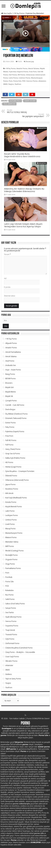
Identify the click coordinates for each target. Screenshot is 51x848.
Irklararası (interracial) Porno (17, 480)
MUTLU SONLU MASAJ (17, 111)
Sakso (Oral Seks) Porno (15, 604)
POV (24, 81)
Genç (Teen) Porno (12, 449)
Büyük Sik (9, 396)
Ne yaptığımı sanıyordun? (33, 115)
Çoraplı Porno (11, 401)
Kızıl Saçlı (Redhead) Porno (16, 498)
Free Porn (33, 72)
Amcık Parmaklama (13, 352)
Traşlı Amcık (10, 630)
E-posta (7, 287)
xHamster (42, 81)
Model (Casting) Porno (14, 551)
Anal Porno (9, 361)
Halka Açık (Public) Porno (15, 458)
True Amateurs (9, 104)
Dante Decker (30, 101)
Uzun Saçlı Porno (12, 657)
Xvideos (8, 674)
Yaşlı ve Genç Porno (13, 679)
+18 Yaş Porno (18, 13)
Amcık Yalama (33, 68)
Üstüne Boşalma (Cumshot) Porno (19, 648)
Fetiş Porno (9, 427)
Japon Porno (10, 484)
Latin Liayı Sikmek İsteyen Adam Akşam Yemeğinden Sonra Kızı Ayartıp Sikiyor (23, 225)
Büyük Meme (10, 392)
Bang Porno (10, 374)
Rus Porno (9, 595)
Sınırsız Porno (32, 81)
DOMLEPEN (36, 842)
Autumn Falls (15, 101)
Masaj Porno (10, 529)
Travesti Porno (11, 634)
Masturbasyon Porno (13, 533)
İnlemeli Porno (11, 476)
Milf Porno (9, 546)
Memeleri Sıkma (11, 542)
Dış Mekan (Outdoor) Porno (16, 414)
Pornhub (8, 577)
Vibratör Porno (11, 661)
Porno (25, 723)
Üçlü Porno (9, 639)
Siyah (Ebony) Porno (13, 617)
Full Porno (13, 75)
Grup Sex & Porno (12, 453)
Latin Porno (13, 78)
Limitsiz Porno (24, 78)
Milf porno (11, 749)
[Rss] (25, 715)
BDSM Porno (10, 378)
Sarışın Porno (10, 608)
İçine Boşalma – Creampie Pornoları (19, 471)
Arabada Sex (10, 365)
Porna (13, 840)
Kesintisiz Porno (11, 489)
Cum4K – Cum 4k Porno (14, 405)
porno (3, 735)
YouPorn (18, 84)
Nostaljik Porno (11, 555)
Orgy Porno (10, 564)
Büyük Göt (9, 387)
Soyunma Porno (11, 626)
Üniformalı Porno (12, 643)
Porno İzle (17, 81)
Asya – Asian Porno (13, 370)
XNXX (5, 84)
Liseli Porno (10, 524)
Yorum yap (30, 62)
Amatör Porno (21, 68)
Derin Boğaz (10, 409)
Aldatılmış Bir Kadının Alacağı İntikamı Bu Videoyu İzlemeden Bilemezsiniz (24, 190)
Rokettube (9, 590)
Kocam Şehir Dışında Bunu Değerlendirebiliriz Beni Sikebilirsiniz (22, 155)
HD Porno (21, 75)
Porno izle (43, 735)
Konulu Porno (10, 502)
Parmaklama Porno (13, 568)
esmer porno (44, 747)
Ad (5, 278)
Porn (10, 81)
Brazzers (8, 383)
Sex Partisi (9, 612)
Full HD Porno (10, 440)
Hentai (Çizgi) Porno (13, 467)
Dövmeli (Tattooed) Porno (15, 418)
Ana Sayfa (7, 13)
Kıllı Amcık (9, 493)
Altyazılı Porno (11, 343)
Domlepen (6, 728)
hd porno (19, 742)
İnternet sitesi (9, 296)
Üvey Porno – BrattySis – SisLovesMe (20, 652)
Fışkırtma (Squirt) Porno (18, 72)
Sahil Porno (10, 599)
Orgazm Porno (11, 559)
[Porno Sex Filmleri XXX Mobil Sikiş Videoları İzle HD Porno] (25, 5)
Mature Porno (11, 537)
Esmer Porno (10, 423)
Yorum (7, 254)
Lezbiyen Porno (11, 515)
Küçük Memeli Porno (13, 506)
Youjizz (11, 84)
